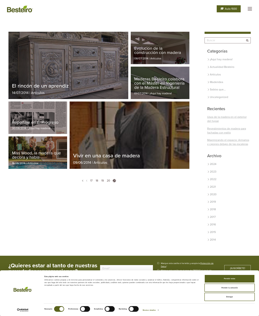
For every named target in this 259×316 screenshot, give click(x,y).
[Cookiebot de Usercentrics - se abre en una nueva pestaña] (22, 310)
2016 (213, 224)
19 (102, 180)
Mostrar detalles (149, 310)
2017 (213, 217)
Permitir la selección (229, 288)
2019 (213, 202)
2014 (213, 239)
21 (114, 180)
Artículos (215, 74)
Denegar (229, 297)
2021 (213, 187)
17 (91, 180)
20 (108, 180)
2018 (213, 209)
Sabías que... (218, 89)
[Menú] (250, 9)
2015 (213, 232)
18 (97, 180)
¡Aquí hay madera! (221, 59)
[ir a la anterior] (86, 181)
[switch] (85, 309)
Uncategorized (219, 97)
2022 (213, 179)
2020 (213, 194)
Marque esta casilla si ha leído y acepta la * (187, 265)
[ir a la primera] (83, 181)
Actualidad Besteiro (222, 67)
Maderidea (216, 82)
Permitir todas (229, 279)
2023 (213, 171)
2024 (213, 164)
